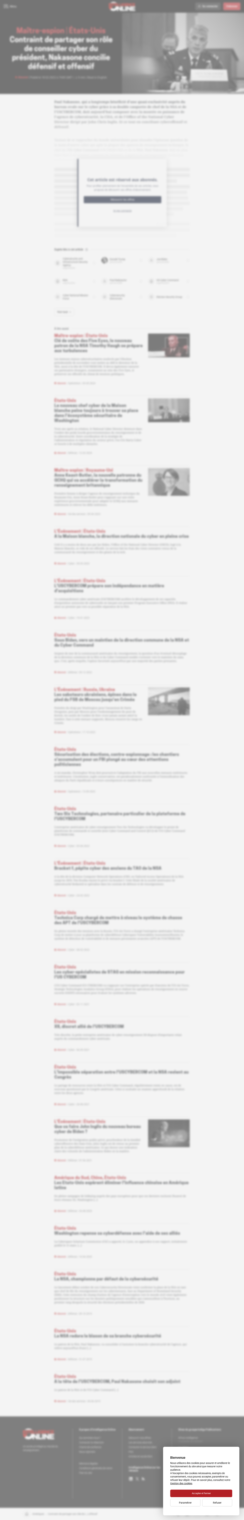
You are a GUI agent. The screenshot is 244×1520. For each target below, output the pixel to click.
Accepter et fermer (201, 1493)
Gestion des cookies (181, 1483)
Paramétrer (185, 1502)
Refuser (217, 1502)
